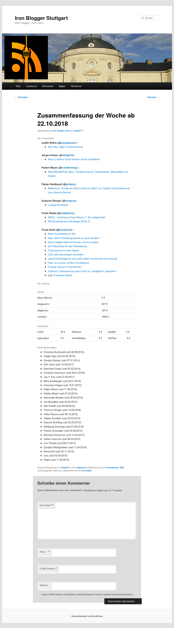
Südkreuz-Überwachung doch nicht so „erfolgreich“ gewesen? (82, 271)
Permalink (86, 470)
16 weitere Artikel (62, 275)
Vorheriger (21, 97)
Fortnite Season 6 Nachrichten (65, 267)
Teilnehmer (76, 86)
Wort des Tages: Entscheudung (65, 146)
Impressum (31, 86)
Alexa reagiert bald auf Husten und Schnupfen (73, 242)
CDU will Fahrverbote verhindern (66, 254)
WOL (122, 467)
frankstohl (65, 230)
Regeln (62, 86)
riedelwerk (66, 213)
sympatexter (68, 143)
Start (18, 86)
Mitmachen (47, 86)
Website (44, 585)
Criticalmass (112, 467)
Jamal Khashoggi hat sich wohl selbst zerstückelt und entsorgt (82, 258)
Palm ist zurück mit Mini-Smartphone (68, 262)
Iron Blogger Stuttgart (41, 17)
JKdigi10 (67, 155)
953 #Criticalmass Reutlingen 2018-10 (69, 221)
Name (45, 551)
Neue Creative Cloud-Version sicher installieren (74, 159)
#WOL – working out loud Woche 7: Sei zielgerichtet (76, 217)
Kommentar (46, 505)
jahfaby (70, 184)
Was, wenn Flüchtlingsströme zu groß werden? (74, 238)
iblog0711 (78, 130)
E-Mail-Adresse (48, 568)
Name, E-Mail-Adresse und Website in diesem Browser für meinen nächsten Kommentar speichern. (87, 594)
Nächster (153, 97)
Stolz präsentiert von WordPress (87, 616)
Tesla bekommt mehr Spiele (63, 250)
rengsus (70, 200)
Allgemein (81, 467)
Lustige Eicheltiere (58, 205)
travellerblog (69, 167)
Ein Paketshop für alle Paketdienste (67, 246)
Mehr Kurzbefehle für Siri (61, 233)
